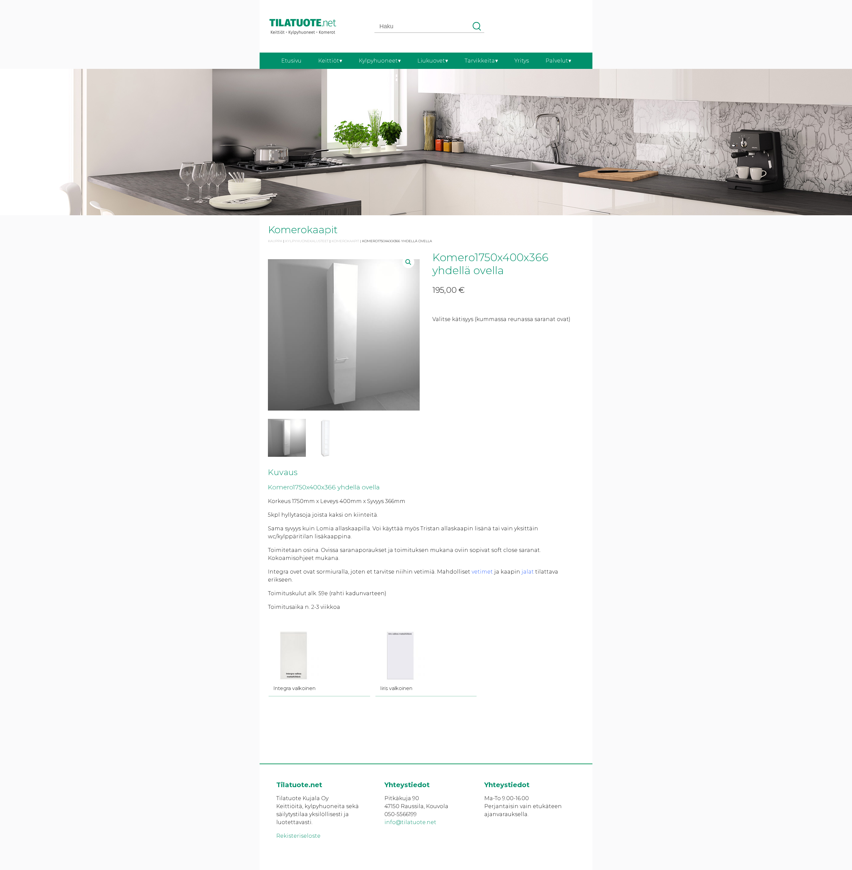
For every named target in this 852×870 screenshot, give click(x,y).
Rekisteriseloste (298, 836)
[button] (408, 262)
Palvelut (556, 61)
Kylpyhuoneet (378, 61)
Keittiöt (328, 61)
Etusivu (291, 61)
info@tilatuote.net (410, 822)
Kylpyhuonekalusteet (306, 241)
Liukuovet (431, 61)
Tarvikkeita (480, 61)
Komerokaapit (345, 241)
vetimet (482, 572)
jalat (528, 572)
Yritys (522, 61)
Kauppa (275, 241)
